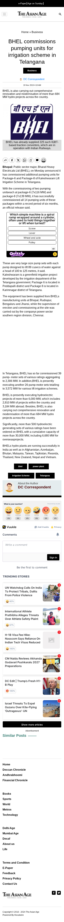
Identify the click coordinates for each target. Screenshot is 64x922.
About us (9, 843)
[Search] (60, 14)
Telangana (45, 475)
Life (5, 849)
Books (7, 793)
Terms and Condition (16, 862)
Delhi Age (9, 828)
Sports (7, 799)
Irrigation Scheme (21, 475)
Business (32, 70)
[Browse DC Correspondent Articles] (9, 487)
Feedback (9, 873)
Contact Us (10, 883)
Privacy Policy (12, 878)
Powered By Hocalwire (13, 915)
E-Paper (8, 868)
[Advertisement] (32, 344)
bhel (20, 466)
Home (6, 764)
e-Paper (22, 3)
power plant (39, 466)
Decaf (6, 838)
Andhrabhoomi (12, 775)
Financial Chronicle (15, 780)
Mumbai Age (11, 833)
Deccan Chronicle (14, 769)
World (6, 804)
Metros (7, 809)
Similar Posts (14, 735)
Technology (10, 814)
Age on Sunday (35, 3)
